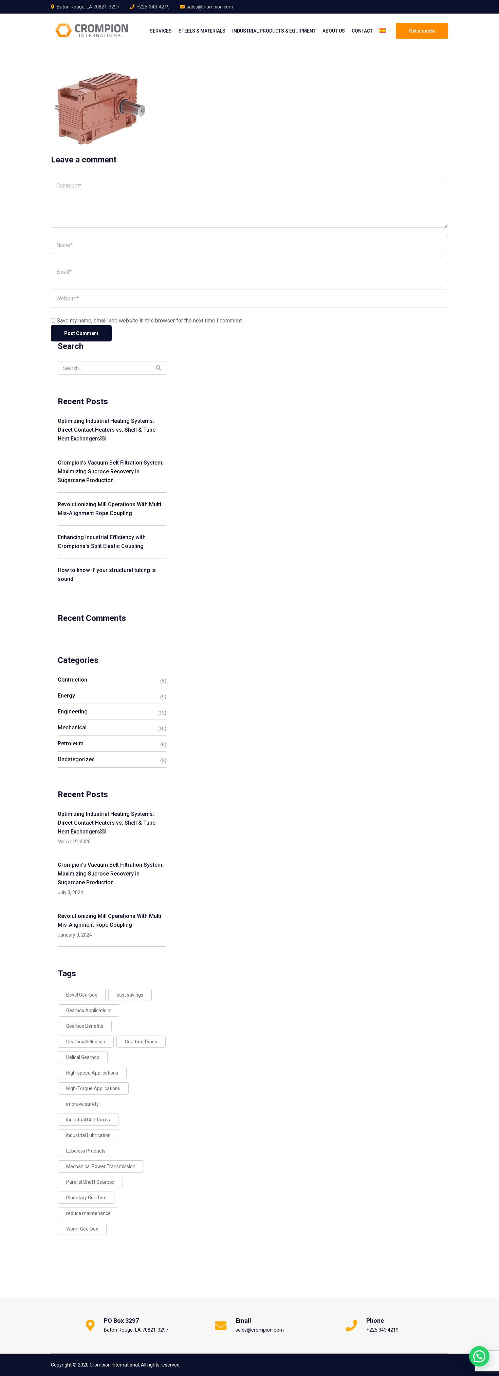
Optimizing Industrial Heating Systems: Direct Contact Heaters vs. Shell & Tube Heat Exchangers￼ (106, 430)
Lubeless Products (86, 1151)
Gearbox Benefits (84, 1026)
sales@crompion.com (210, 6)
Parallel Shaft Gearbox (90, 1182)
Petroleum (71, 743)
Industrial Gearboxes (88, 1119)
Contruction (72, 679)
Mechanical (72, 727)
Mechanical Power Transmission (100, 1166)
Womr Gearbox (82, 1229)
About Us (333, 31)
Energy (66, 695)
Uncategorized (76, 759)
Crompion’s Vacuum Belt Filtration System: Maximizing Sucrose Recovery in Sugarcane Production (111, 471)
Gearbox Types (141, 1041)
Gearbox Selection (85, 1041)
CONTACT (362, 31)
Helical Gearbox (82, 1057)
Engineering (73, 711)
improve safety (82, 1104)
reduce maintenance (88, 1213)
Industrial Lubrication (88, 1135)
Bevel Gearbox (81, 995)
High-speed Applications (92, 1073)
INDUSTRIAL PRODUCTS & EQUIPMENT (274, 31)
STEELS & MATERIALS (202, 31)
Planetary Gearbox (86, 1197)
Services (161, 31)
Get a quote (422, 31)
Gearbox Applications (89, 1010)
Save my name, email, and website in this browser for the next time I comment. (150, 320)
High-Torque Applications (93, 1088)
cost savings (130, 995)
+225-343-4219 (153, 6)
